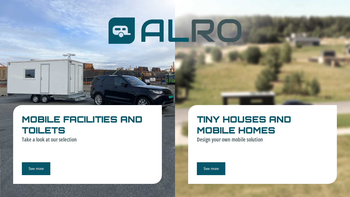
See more (36, 169)
